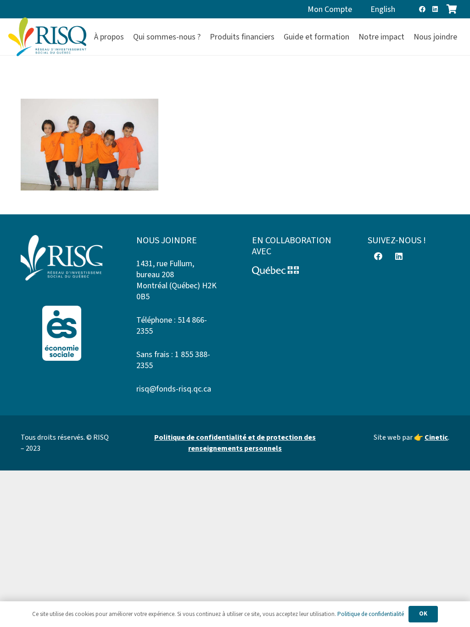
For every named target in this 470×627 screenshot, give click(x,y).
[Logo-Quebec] (293, 270)
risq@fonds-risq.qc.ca (173, 389)
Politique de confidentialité (370, 614)
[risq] (47, 36)
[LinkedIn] (435, 9)
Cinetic (436, 437)
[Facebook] (422, 9)
